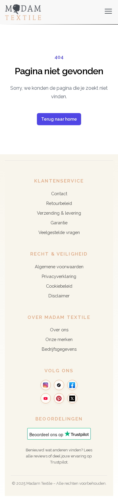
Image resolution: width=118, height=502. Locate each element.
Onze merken (59, 339)
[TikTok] (59, 385)
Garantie (59, 222)
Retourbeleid (59, 203)
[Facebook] (72, 385)
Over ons (59, 329)
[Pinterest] (59, 398)
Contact (59, 193)
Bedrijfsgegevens (59, 349)
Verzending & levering (59, 213)
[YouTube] (46, 398)
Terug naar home (59, 119)
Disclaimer (59, 295)
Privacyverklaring (59, 276)
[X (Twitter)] (72, 398)
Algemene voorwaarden (59, 266)
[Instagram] (46, 385)
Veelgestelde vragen (59, 232)
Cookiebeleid (59, 286)
